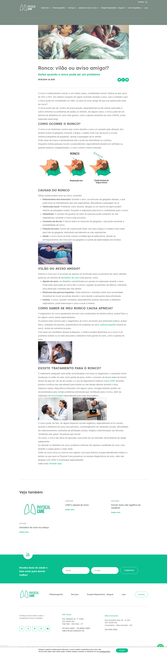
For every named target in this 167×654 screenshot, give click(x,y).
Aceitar (122, 650)
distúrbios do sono (70, 277)
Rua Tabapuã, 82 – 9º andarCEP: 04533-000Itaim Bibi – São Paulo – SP (73, 621)
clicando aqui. (55, 463)
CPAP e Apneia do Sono (77, 505)
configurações (104, 651)
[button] (119, 80)
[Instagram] (21, 628)
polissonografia (108, 324)
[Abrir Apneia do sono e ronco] (98, 8)
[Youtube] (47, 628)
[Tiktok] (41, 628)
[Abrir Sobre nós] (50, 8)
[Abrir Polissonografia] (66, 8)
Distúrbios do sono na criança (34, 527)
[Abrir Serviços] (76, 8)
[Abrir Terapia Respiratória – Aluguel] (125, 8)
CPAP (112, 381)
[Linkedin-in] (34, 628)
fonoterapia (57, 395)
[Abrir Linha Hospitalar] (141, 8)
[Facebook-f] (28, 628)
